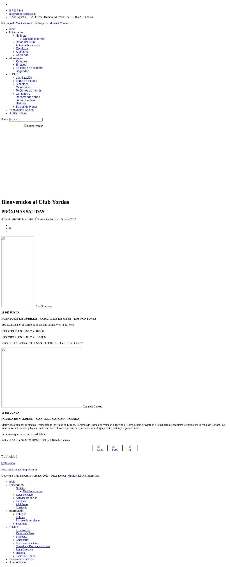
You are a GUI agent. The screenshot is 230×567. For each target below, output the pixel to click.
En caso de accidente (29, 67)
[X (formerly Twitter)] (10, 228)
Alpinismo (22, 51)
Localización (24, 77)
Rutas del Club (25, 42)
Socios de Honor (26, 106)
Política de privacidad (26, 469)
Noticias (21, 35)
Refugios (21, 61)
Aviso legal (7, 469)
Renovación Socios (21, 109)
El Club (13, 74)
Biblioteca (22, 84)
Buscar (5, 119)
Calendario (23, 87)
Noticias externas (34, 38)
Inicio (12, 29)
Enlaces (21, 64)
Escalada (22, 48)
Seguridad (22, 71)
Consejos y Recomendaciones (28, 95)
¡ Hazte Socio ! (18, 113)
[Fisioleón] (8, 463)
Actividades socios (28, 45)
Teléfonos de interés (29, 90)
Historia (21, 103)
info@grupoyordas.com (22, 13)
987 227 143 (16, 10)
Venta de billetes (26, 80)
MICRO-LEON (77, 475)
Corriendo (22, 55)
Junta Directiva (25, 100)
